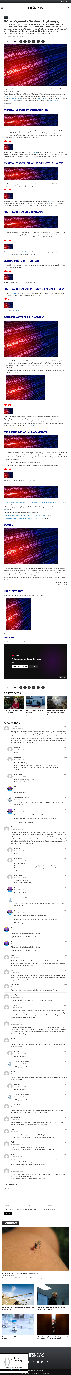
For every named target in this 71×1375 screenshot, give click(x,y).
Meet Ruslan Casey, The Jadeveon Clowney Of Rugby (22, 518)
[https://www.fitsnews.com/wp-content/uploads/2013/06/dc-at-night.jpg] (31, 181)
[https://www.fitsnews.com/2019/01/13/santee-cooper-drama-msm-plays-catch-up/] (35, 702)
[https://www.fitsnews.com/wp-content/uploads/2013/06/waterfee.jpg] (25, 401)
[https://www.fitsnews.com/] (35, 1355)
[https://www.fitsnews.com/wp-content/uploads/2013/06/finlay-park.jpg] (31, 450)
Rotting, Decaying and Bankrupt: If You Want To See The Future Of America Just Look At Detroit (35, 503)
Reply (65, 726)
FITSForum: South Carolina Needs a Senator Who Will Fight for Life (51, 1308)
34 (22, 36)
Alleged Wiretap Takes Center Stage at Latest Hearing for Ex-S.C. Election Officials (52, 1337)
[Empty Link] (66, 1222)
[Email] (43, 1362)
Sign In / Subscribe (66, 1)
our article (34, 152)
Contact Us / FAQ (25, 1373)
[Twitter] (29, 1362)
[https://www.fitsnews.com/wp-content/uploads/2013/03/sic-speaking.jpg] (8, 149)
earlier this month (26, 252)
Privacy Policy (45, 1373)
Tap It (6, 510)
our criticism (51, 201)
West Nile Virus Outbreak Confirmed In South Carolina (20, 1273)
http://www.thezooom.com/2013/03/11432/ (24, 937)
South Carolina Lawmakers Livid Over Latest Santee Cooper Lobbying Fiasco (56, 713)
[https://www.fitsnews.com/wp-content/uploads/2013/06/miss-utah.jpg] (31, 128)
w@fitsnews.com (53, 100)
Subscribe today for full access (14, 1367)
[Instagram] (34, 1362)
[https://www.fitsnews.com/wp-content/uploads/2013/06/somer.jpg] (18, 631)
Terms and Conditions (35, 1373)
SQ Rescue (30, 425)
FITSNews (8, 36)
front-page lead (14, 293)
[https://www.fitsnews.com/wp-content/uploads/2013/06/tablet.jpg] (31, 499)
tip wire (8, 96)
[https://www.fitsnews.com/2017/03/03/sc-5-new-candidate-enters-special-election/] (14, 702)
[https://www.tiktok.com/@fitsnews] (47, 1362)
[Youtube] (39, 1362)
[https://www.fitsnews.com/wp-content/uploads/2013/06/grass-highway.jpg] (31, 230)
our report (16, 310)
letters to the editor (15, 98)
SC (6, 17)
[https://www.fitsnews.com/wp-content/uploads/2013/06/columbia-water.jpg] (31, 358)
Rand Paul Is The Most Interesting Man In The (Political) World (25, 515)
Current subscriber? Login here (13, 1370)
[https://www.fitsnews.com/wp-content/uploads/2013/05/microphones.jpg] (31, 565)
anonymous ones (43, 98)
